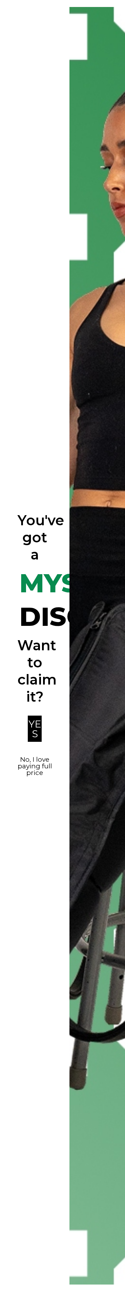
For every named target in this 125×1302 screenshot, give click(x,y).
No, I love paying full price (35, 766)
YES (34, 729)
